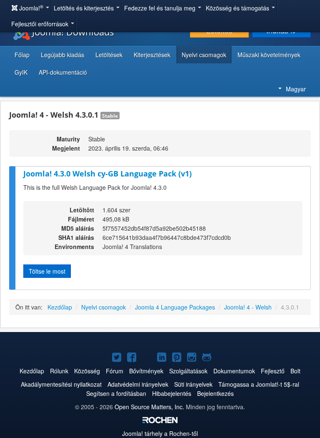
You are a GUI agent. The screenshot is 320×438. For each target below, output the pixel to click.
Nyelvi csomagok (204, 54)
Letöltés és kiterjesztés (84, 8)
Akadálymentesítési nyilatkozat (61, 384)
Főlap (22, 54)
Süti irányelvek (193, 384)
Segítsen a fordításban (116, 393)
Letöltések (108, 54)
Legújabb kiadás (62, 54)
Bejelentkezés (215, 393)
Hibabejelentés (171, 393)
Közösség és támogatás (238, 8)
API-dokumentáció (63, 72)
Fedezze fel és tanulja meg (160, 8)
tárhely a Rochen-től (160, 433)
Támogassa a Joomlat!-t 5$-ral (258, 384)
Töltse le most (47, 271)
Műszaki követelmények (269, 54)
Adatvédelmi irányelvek (138, 384)
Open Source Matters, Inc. (149, 407)
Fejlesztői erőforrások (40, 24)
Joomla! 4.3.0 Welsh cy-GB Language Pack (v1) (107, 174)
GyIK (21, 72)
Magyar (296, 89)
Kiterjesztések (152, 54)
